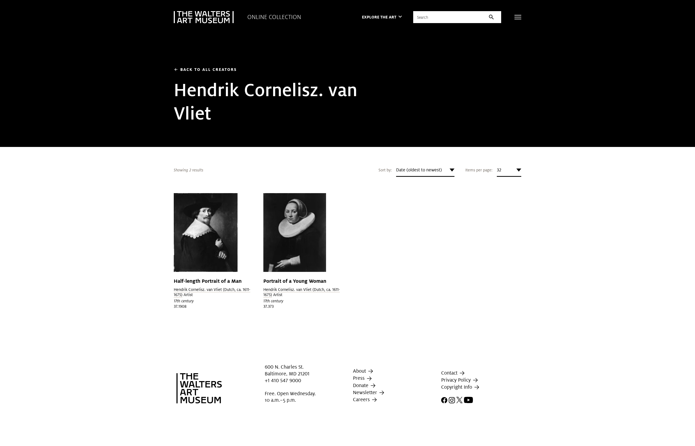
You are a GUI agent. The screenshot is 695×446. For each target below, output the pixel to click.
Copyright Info (457, 387)
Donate (361, 385)
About (360, 371)
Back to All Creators (205, 69)
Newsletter (365, 392)
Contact (450, 373)
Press (359, 378)
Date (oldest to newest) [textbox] (419, 170)
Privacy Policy (456, 380)
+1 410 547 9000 (283, 380)
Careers (362, 399)
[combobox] (425, 170)
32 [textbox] (499, 170)
